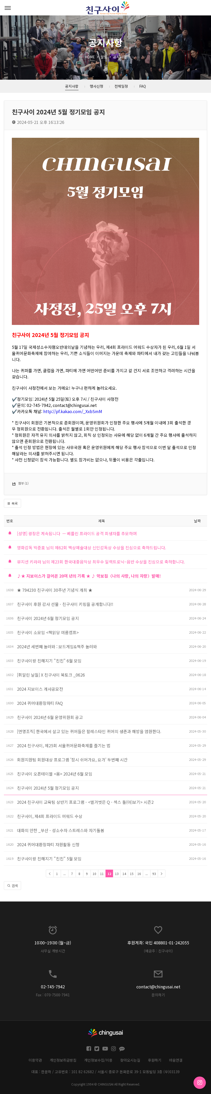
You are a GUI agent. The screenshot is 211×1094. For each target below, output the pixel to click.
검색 (14, 885)
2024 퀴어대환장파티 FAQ (40, 703)
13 (117, 873)
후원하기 (154, 1060)
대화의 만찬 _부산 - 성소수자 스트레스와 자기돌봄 (60, 830)
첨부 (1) (23, 483)
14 (124, 873)
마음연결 (175, 1060)
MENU (7, 7)
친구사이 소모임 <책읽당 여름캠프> (48, 632)
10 (94, 873)
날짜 (197, 520)
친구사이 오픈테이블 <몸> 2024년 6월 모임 (54, 774)
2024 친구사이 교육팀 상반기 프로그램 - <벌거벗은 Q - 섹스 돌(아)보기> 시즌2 (85, 802)
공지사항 (119, 56)
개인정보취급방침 (63, 1060)
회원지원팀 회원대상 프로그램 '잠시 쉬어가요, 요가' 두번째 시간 (73, 759)
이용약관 (35, 1060)
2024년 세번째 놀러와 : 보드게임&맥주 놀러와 (57, 646)
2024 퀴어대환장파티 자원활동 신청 (48, 844)
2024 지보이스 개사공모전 (40, 689)
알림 (104, 56)
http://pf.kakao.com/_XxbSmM (72, 411)
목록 (14, 503)
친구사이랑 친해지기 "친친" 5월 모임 (49, 858)
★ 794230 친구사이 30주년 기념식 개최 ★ (54, 590)
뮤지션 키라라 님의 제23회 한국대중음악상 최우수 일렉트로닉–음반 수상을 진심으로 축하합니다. (101, 562)
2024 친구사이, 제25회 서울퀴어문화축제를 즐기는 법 (63, 745)
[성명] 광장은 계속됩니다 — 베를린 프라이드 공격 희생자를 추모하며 (77, 533)
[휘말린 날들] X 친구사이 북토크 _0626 (51, 675)
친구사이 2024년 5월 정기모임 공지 (48, 788)
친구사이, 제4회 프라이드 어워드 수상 (49, 816)
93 (154, 873)
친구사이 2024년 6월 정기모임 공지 (48, 618)
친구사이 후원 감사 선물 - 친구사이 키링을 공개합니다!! (65, 604)
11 (102, 873)
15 (132, 873)
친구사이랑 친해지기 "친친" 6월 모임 (49, 661)
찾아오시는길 (130, 1060)
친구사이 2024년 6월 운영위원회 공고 (50, 717)
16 (139, 873)
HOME (90, 56)
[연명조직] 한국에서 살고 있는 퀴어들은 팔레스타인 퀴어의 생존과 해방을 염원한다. (89, 731)
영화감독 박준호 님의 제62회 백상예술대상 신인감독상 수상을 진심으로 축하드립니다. (91, 547)
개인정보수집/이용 (98, 1060)
